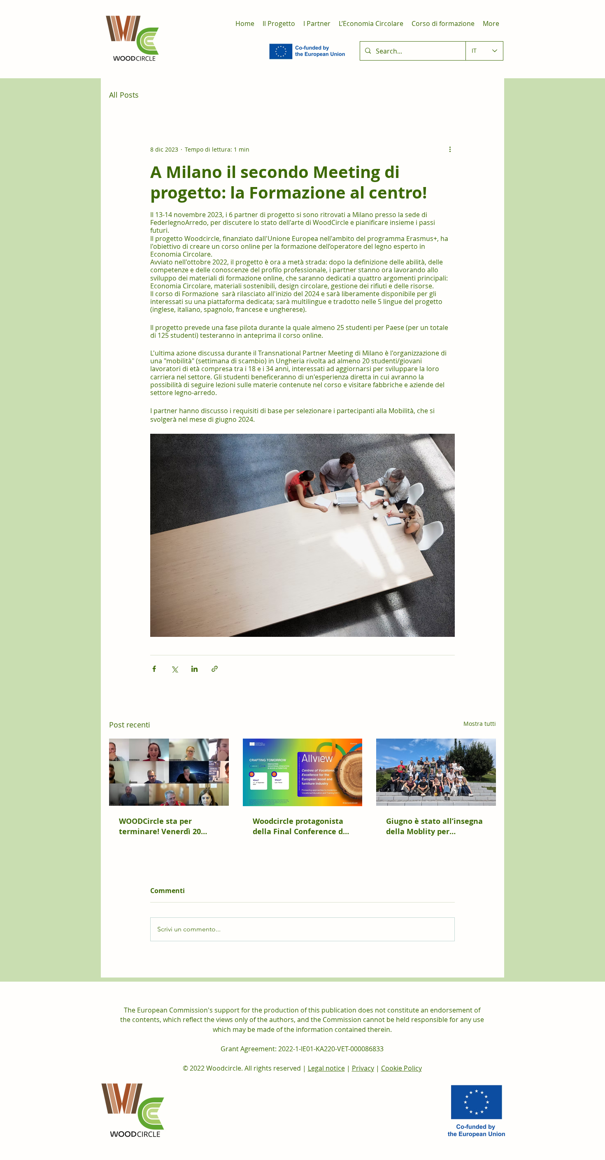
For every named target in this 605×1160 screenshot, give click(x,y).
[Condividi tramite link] (215, 669)
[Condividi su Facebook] (154, 669)
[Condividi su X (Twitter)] (174, 669)
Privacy (363, 1068)
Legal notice (326, 1068)
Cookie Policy (401, 1068)
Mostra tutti (479, 723)
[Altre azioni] (450, 149)
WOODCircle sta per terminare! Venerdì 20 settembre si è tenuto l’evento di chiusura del (162, 826)
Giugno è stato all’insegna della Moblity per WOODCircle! (434, 826)
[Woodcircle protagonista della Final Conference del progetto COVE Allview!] (303, 772)
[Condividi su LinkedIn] (194, 669)
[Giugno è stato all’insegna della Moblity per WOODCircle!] (436, 772)
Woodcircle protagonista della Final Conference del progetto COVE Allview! (301, 826)
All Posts (124, 94)
